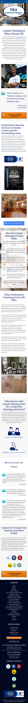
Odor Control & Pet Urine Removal (14, 606)
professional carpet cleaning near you (10, 149)
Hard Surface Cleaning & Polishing (14, 607)
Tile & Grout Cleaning (14, 599)
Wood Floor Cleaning (14, 601)
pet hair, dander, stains (12, 270)
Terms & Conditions (21, 700)
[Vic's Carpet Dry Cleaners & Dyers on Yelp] (20, 557)
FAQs (14, 618)
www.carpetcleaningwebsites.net (16, 701)
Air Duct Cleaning (14, 613)
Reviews (14, 616)
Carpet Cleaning (14, 590)
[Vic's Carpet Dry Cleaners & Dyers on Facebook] (14, 557)
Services (14, 589)
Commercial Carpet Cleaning (14, 602)
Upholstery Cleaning (14, 594)
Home (14, 585)
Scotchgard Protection (14, 609)
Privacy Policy (13, 700)
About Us (14, 587)
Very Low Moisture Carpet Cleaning (14, 592)
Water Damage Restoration (14, 614)
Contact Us (14, 619)
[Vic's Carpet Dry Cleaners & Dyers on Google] (8, 557)
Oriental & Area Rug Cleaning (14, 597)
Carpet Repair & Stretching (14, 596)
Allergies (14, 611)
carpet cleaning (19, 36)
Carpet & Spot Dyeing (14, 604)
